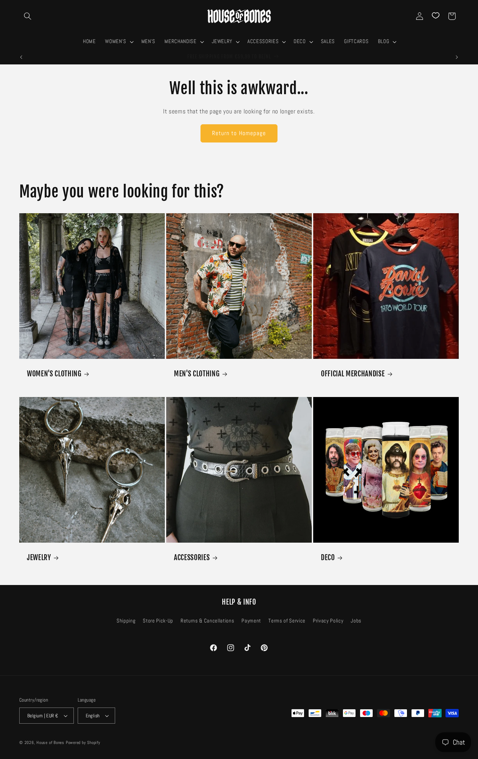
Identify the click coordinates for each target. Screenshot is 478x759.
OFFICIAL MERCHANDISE (353, 373)
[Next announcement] (457, 57)
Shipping (126, 621)
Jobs (356, 621)
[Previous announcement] (21, 57)
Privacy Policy (328, 621)
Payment (251, 621)
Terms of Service (286, 621)
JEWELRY (39, 557)
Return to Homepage (239, 133)
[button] (27, 16)
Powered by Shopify (83, 742)
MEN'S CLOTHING (196, 373)
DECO (328, 557)
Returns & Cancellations (207, 621)
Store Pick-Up (158, 621)
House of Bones (51, 742)
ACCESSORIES (192, 557)
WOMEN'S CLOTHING (54, 373)
